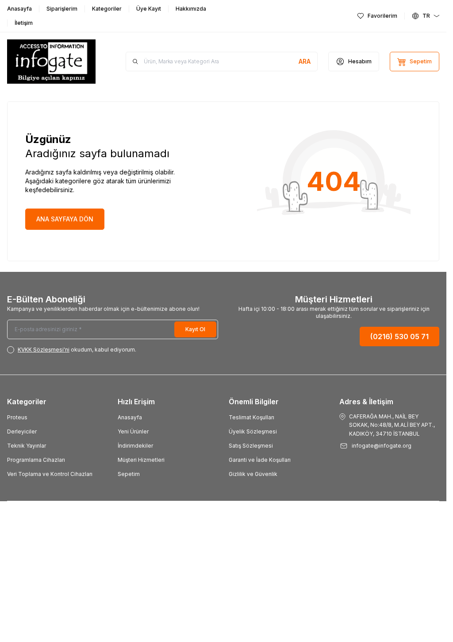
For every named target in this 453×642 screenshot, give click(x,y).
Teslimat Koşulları (251, 417)
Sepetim (129, 474)
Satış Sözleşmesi (251, 445)
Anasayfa (130, 417)
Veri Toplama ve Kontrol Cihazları (49, 474)
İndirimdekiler (135, 445)
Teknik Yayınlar (26, 445)
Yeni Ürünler (133, 431)
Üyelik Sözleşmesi (253, 431)
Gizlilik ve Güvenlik (253, 474)
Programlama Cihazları (36, 459)
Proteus (17, 417)
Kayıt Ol (195, 329)
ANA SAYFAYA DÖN (64, 219)
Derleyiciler (22, 431)
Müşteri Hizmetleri (141, 459)
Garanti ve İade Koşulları (260, 459)
